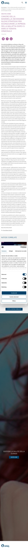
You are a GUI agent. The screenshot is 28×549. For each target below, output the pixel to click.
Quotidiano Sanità (7, 230)
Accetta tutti (14, 292)
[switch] (24, 278)
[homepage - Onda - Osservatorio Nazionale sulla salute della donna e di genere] (6, 3)
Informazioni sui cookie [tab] (20, 251)
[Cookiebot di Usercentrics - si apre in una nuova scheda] (20, 247)
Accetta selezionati (14, 296)
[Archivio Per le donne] (2, 242)
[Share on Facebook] (7, 38)
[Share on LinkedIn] (11, 38)
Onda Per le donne (6, 14)
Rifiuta (14, 300)
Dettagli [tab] (11, 251)
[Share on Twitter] (3, 38)
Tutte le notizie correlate (14, 309)
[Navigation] (26, 2)
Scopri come (14, 457)
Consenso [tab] (4, 251)
